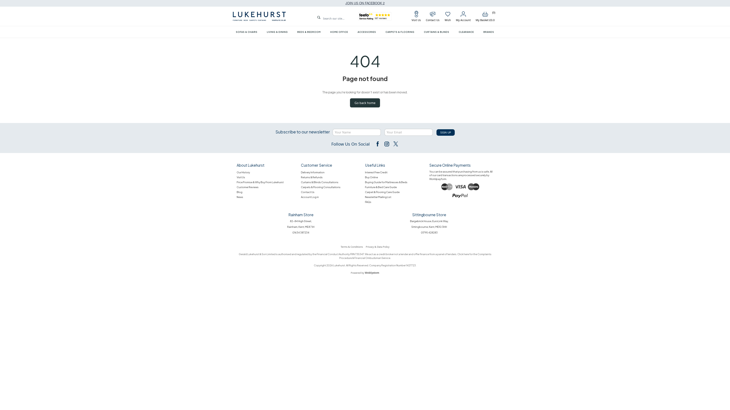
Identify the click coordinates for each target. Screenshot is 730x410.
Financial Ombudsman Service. (372, 257)
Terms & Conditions (352, 246)
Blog (239, 192)
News (240, 197)
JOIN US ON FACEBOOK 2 (365, 3)
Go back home (365, 103)
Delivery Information (313, 172)
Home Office (339, 32)
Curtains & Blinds (436, 32)
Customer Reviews (248, 187)
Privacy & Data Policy (378, 246)
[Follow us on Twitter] (395, 144)
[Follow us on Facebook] (378, 144)
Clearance (466, 32)
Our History (243, 172)
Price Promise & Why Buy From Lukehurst (260, 182)
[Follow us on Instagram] (386, 144)
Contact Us (307, 192)
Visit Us (241, 177)
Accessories (367, 32)
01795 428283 (429, 232)
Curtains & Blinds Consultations (319, 182)
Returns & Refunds (312, 177)
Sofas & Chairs (246, 32)
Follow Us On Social (350, 144)
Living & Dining (277, 32)
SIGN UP (445, 132)
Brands (488, 32)
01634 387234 (300, 232)
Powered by (365, 272)
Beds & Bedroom (309, 32)
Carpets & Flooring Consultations (320, 187)
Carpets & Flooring (400, 32)
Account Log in (310, 197)
